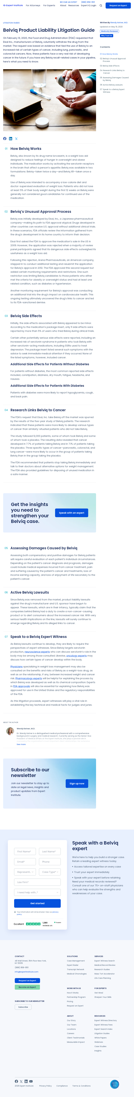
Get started (37, 903)
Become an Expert (27, 987)
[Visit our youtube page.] (31, 1081)
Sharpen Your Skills (102, 997)
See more (21, 744)
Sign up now (77, 783)
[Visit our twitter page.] (21, 1081)
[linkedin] (10, 138)
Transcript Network (75, 969)
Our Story (71, 1020)
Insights (97, 1051)
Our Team (71, 1025)
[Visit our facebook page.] (16, 1081)
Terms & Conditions (81, 1086)
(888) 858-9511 (88, 2)
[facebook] (4, 138)
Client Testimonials (76, 1038)
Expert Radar (72, 965)
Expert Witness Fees (103, 1025)
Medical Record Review (104, 965)
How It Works (73, 993)
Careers (70, 1033)
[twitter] (16, 138)
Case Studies (100, 1046)
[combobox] (17, 872)
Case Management (76, 961)
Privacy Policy (45, 1086)
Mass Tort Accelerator (104, 974)
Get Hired (98, 993)
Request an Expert (118, 5)
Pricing (70, 1001)
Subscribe (23, 1007)
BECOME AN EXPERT (68, 2)
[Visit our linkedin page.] (26, 1081)
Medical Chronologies (77, 974)
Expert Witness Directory (105, 1020)
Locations (71, 1029)
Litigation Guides (102, 1033)
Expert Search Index (103, 1029)
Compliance (62, 1086)
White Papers (100, 1038)
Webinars (98, 1042)
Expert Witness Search (104, 961)
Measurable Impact (76, 1042)
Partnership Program (76, 997)
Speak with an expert (71, 512)
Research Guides (102, 969)
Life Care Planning (102, 978)
